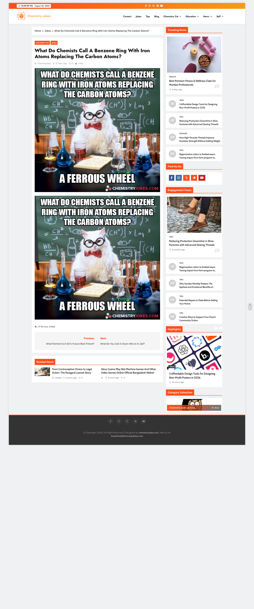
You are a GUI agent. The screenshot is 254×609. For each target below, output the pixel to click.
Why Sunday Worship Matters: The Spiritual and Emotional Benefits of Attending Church (196, 287)
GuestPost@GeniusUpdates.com (127, 436)
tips (181, 117)
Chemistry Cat (170, 16)
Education (191, 16)
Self (218, 16)
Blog (156, 16)
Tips (148, 16)
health (172, 77)
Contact (127, 16)
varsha (58, 377)
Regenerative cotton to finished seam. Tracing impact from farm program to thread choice (197, 157)
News (206, 16)
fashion (183, 134)
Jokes (138, 16)
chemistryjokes (44, 63)
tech (181, 100)
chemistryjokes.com (148, 432)
